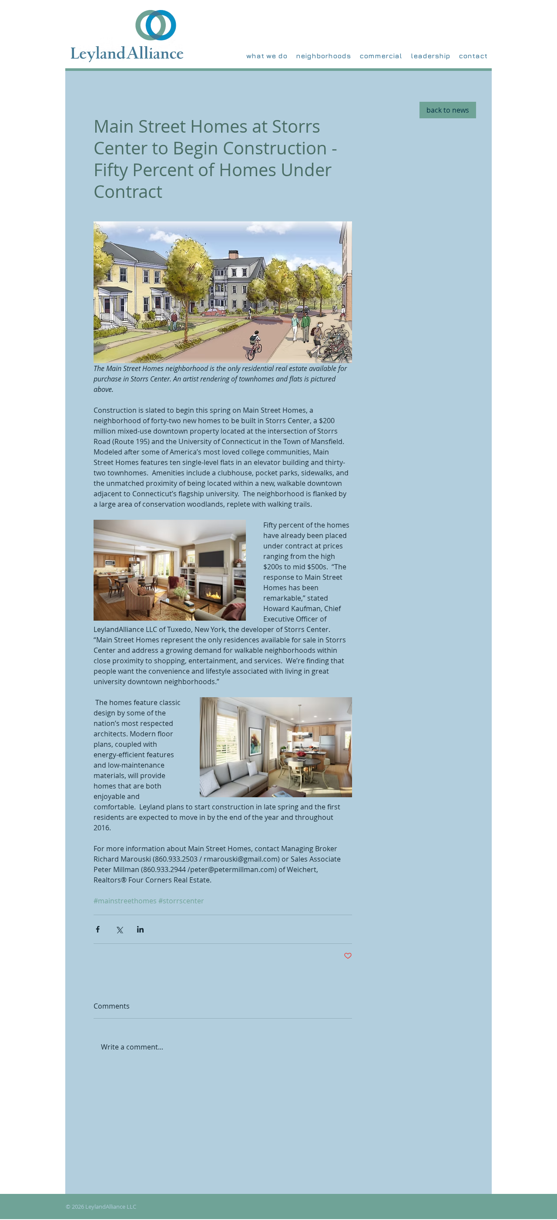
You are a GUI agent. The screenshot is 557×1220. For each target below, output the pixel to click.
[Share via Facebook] (98, 929)
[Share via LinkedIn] (140, 929)
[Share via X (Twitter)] (119, 929)
